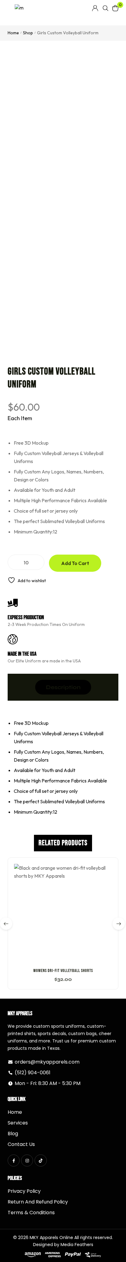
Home (13, 33)
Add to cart (75, 563)
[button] (63, 960)
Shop (28, 33)
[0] (115, 8)
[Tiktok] (40, 1160)
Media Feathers (77, 1244)
